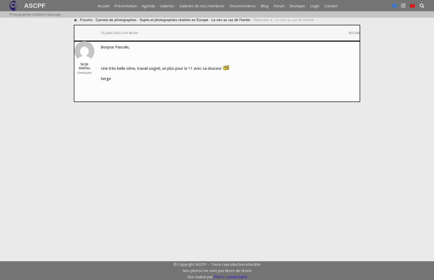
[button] (341, 6)
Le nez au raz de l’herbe (230, 20)
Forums (86, 20)
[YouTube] (412, 5)
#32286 (354, 33)
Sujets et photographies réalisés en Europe (174, 20)
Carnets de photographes (116, 20)
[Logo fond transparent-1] (14, 6)
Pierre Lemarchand (230, 276)
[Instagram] (403, 5)
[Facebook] (394, 5)
